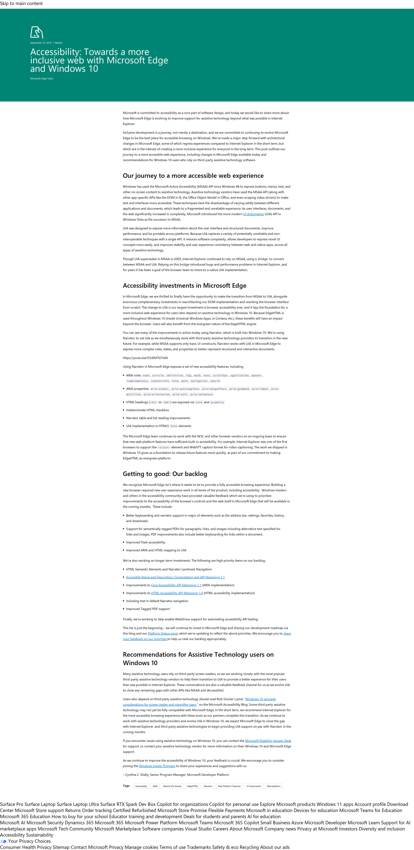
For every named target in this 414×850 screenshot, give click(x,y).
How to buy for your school (80, 816)
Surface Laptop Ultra (78, 804)
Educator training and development (145, 816)
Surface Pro (11, 804)
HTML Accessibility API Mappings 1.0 (177, 593)
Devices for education (316, 810)
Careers (220, 828)
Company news (280, 828)
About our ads (275, 847)
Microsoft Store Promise (182, 810)
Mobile (58, 42)
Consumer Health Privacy (25, 847)
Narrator (208, 786)
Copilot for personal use (234, 804)
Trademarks (199, 847)
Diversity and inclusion (382, 828)
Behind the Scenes (172, 786)
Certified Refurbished (134, 810)
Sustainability (39, 835)
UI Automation (253, 214)
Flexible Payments (226, 810)
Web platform (274, 786)
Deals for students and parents (214, 816)
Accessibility (141, 786)
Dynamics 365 (79, 822)
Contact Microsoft (89, 847)
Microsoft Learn (364, 822)
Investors (348, 828)
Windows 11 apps (335, 804)
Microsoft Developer (325, 822)
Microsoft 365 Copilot (236, 822)
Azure (297, 822)
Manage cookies (141, 847)
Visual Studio (198, 828)
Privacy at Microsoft (317, 828)
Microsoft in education (269, 810)
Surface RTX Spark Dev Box (127, 804)
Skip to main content (21, 3)
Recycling (249, 847)
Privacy (117, 847)
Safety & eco (225, 847)
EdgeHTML (192, 786)
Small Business (275, 822)
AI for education (264, 816)
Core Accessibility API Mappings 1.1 (176, 585)
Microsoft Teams (196, 822)
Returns (73, 810)
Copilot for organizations (182, 804)
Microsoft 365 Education (25, 816)
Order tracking (97, 810)
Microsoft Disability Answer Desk (268, 740)
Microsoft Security (45, 822)
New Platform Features (229, 786)
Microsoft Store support (39, 810)
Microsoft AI (12, 822)
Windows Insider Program (157, 766)
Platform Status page (163, 633)
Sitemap (61, 847)
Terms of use (172, 847)
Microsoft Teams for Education (370, 810)
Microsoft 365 (109, 822)
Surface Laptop (40, 804)
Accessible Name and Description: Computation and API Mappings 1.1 (175, 577)
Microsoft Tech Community (65, 828)
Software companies (163, 828)
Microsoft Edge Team (41, 78)
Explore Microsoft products (287, 804)
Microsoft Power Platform (151, 822)
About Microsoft (246, 828)
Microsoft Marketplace (118, 828)
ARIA (155, 786)
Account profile (370, 804)
